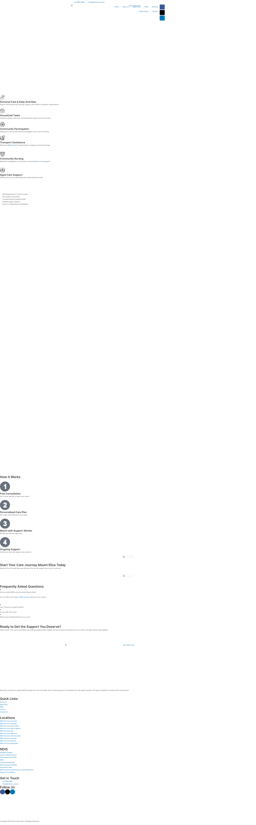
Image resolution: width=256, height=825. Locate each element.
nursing (41, 161)
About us (126, 7)
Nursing (155, 7)
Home (116, 7)
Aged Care (136, 7)
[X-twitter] (162, 12)
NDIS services (25, 597)
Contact (155, 11)
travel (14, 145)
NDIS (146, 7)
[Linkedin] (162, 18)
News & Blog (143, 11)
